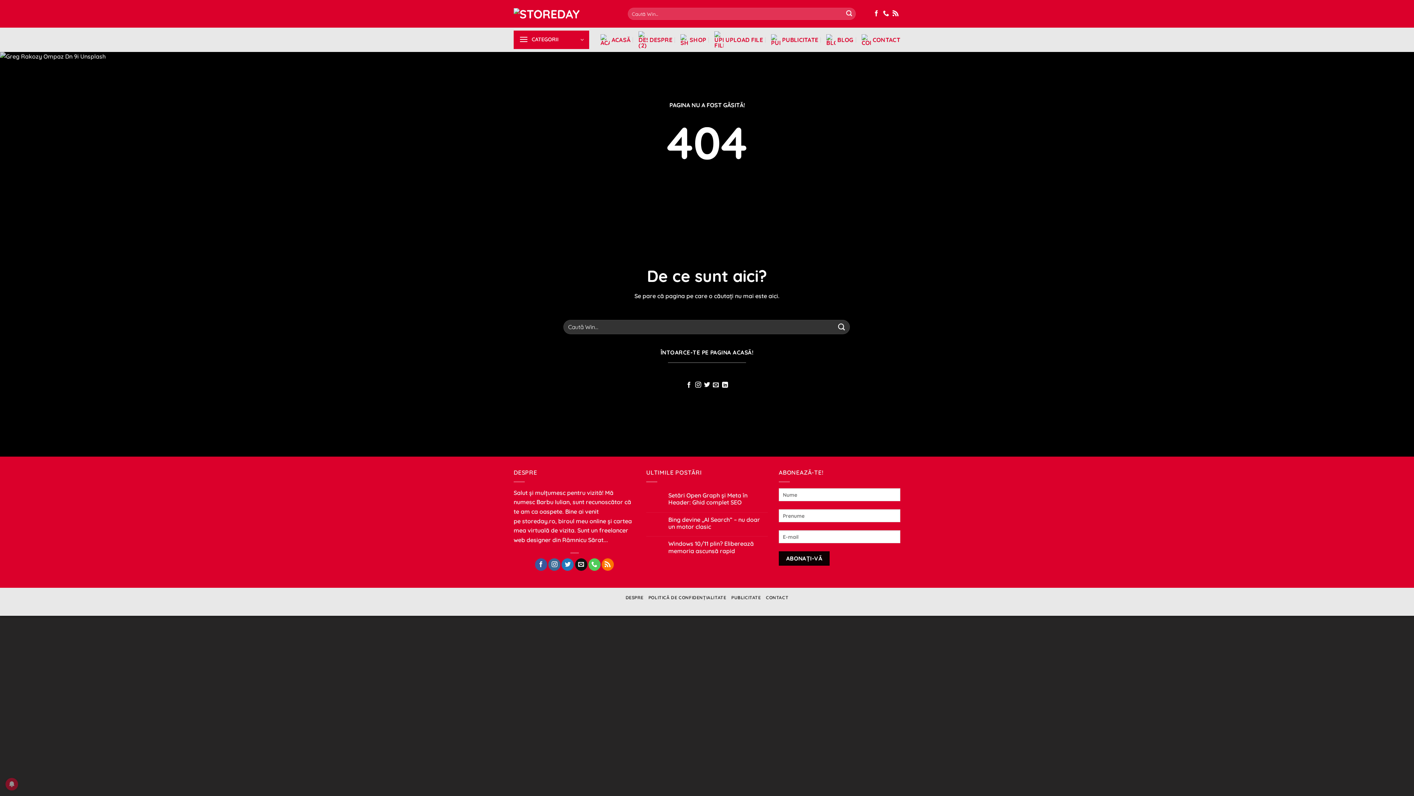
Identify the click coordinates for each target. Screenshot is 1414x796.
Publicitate (800, 39)
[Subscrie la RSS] (895, 13)
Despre (661, 39)
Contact (886, 39)
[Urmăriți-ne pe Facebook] (876, 13)
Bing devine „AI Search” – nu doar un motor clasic (714, 523)
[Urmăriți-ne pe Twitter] (707, 385)
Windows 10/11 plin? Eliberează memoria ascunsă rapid (711, 547)
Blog (845, 39)
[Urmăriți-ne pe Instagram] (698, 385)
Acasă (621, 39)
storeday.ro (538, 521)
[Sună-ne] (886, 13)
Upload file (744, 39)
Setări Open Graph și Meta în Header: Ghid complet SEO (708, 499)
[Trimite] (849, 14)
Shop (698, 39)
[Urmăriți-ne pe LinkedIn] (725, 385)
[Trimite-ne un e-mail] (716, 385)
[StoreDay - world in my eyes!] (565, 14)
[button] (551, 40)
